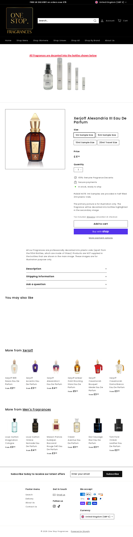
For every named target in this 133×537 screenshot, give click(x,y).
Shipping (91, 217)
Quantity (79, 164)
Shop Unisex (60, 40)
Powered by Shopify (80, 531)
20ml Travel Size (108, 142)
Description (33, 268)
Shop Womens (40, 40)
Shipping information (40, 276)
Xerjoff (28, 350)
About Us (110, 40)
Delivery (30, 498)
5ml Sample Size (107, 135)
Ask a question (36, 284)
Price (77, 151)
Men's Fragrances (37, 409)
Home (8, 40)
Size (76, 129)
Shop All (75, 40)
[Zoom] (35, 139)
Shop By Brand (92, 40)
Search (29, 494)
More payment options (101, 237)
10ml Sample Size (85, 142)
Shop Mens (22, 40)
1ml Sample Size (84, 135)
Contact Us (31, 506)
